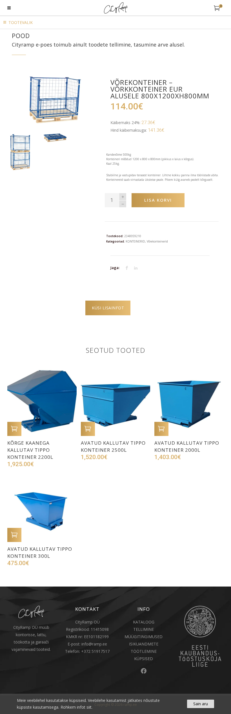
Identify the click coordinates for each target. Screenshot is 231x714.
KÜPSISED (143, 658)
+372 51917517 (95, 651)
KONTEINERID (135, 241)
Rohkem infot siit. (76, 707)
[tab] (107, 308)
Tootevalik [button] (20, 22)
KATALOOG (143, 622)
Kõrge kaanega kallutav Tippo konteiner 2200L (30, 450)
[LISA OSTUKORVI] (14, 429)
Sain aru (200, 703)
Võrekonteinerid (157, 241)
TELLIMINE (143, 629)
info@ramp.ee (94, 644)
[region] (115, 704)
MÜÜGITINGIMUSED (144, 636)
